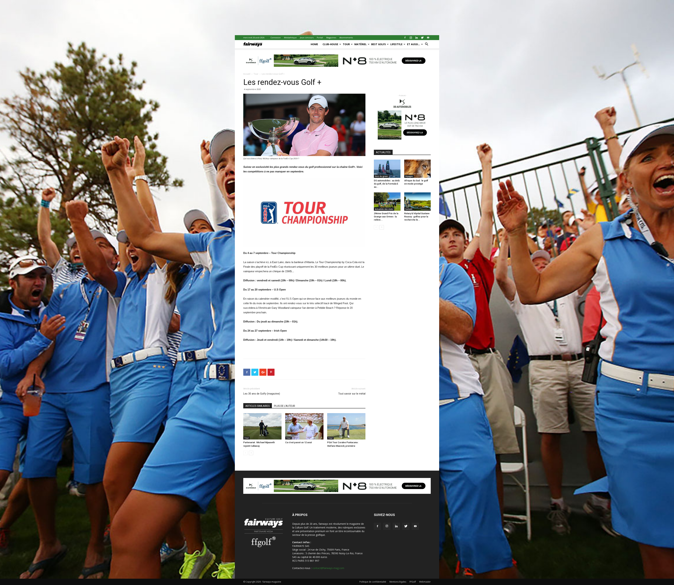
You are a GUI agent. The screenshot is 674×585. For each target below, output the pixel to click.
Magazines (331, 37)
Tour (346, 44)
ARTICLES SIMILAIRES (257, 406)
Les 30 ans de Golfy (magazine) (261, 393)
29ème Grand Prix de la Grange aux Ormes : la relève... (386, 216)
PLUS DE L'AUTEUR (284, 406)
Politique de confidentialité (372, 581)
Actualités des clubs (384, 209)
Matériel (360, 44)
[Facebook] (405, 37)
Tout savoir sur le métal (351, 393)
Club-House (330, 44)
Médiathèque (290, 37)
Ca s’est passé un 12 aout (298, 442)
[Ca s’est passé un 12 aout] (304, 426)
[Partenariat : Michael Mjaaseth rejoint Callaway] (262, 426)
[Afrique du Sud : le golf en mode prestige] (417, 169)
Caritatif (408, 209)
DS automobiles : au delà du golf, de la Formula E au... (386, 183)
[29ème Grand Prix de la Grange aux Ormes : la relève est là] (387, 201)
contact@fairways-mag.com (328, 568)
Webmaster (425, 581)
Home (314, 44)
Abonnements (346, 37)
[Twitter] (422, 37)
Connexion (275, 37)
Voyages (409, 176)
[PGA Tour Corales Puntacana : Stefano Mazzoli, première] (346, 426)
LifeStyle (396, 44)
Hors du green (381, 176)
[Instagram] (410, 37)
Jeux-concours (306, 37)
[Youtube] (428, 37)
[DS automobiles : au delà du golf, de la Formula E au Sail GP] (387, 169)
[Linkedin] (416, 37)
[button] (426, 44)
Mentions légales (397, 581)
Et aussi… (413, 44)
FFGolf (412, 581)
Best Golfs (378, 44)
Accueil (246, 73)
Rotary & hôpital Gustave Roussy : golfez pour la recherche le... (416, 216)
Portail (320, 37)
